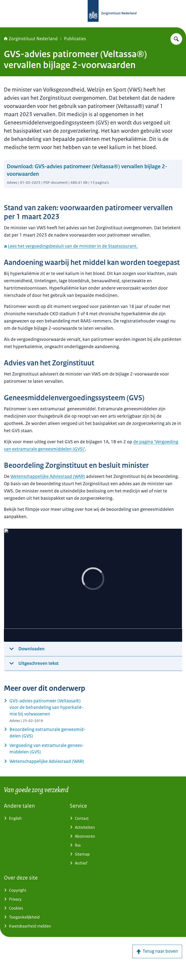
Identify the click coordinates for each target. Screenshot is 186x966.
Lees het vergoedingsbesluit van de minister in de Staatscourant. (73, 246)
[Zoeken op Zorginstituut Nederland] (176, 39)
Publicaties (75, 39)
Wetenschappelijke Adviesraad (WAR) (47, 476)
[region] (93, 585)
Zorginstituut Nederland (33, 39)
